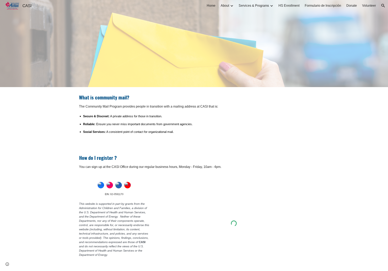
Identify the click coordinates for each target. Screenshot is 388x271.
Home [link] (211, 5)
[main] (194, 117)
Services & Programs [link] (254, 5)
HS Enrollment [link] (288, 5)
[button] (383, 6)
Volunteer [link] (369, 5)
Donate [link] (351, 5)
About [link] (225, 5)
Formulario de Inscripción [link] (323, 5)
